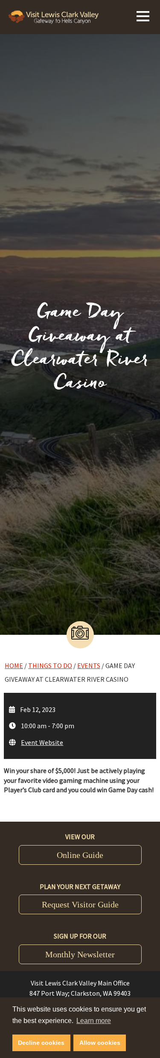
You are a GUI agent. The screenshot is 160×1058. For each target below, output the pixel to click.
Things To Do (50, 665)
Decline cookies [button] (41, 1042)
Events (88, 665)
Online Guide (80, 855)
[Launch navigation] (143, 15)
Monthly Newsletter (80, 954)
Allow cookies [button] (99, 1042)
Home (14, 665)
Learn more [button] (93, 1020)
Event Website (42, 742)
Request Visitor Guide (80, 904)
